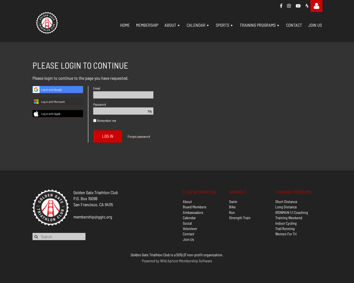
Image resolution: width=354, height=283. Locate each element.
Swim (233, 201)
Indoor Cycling (286, 223)
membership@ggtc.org (92, 216)
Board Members (194, 206)
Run (232, 212)
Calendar (189, 217)
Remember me (106, 120)
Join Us (188, 239)
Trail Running (285, 228)
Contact (188, 233)
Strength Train (239, 217)
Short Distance (286, 201)
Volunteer (190, 228)
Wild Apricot (169, 260)
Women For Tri (286, 233)
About (187, 201)
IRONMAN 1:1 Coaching (291, 212)
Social (187, 223)
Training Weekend (288, 217)
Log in (316, 6)
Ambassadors (193, 212)
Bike (232, 206)
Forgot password (139, 136)
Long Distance (286, 206)
